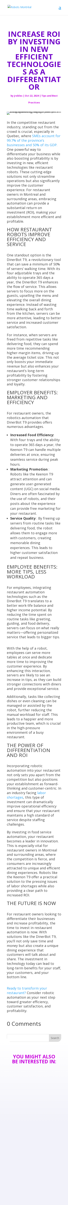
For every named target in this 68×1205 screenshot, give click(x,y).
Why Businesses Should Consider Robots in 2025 (33, 1179)
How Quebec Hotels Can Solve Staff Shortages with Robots (33, 1097)
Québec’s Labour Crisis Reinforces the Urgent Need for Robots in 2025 (32, 1138)
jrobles (18, 95)
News (17, 1104)
